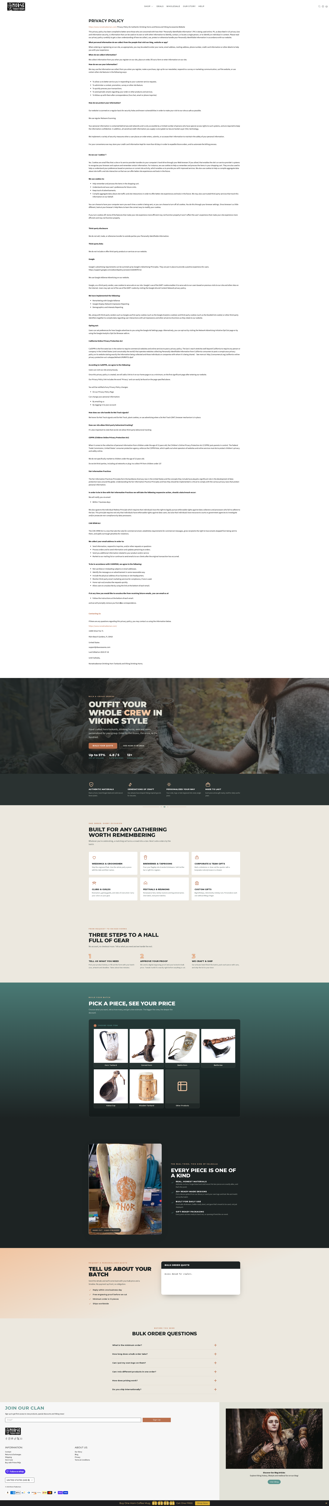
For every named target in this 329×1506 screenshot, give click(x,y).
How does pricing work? (125, 1380)
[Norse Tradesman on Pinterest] (12, 1439)
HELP (201, 6)
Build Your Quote (103, 746)
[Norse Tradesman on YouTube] (21, 1439)
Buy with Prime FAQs (13, 1462)
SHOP (147, 6)
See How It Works (133, 746)
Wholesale (173, 6)
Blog (76, 1454)
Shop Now (202, 1503)
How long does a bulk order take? (130, 1354)
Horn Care (9, 1460)
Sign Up (157, 1420)
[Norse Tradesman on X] (18, 1439)
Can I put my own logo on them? (129, 1363)
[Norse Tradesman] (16, 6)
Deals (160, 6)
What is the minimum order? (127, 1345)
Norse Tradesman (15, 1487)
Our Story (189, 6)
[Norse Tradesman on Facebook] (6, 1439)
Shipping (8, 1457)
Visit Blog (274, 1482)
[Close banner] (326, 1503)
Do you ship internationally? (126, 1389)
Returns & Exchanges (13, 1454)
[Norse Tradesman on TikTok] (15, 1439)
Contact (8, 1452)
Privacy (77, 1457)
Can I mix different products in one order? (134, 1371)
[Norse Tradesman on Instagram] (9, 1439)
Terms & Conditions (82, 1460)
